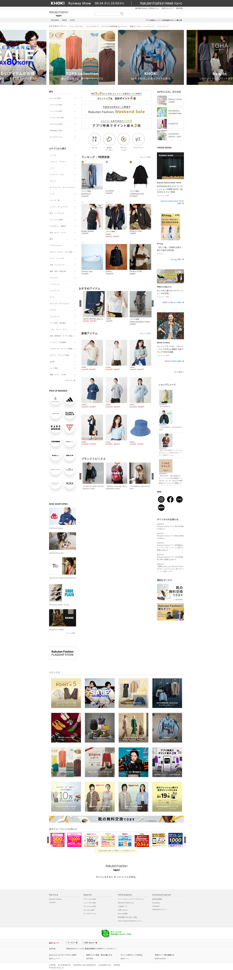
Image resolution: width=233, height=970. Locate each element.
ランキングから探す (57, 118)
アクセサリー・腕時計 (58, 226)
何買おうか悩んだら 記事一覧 (173, 302)
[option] (82, 57)
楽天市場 (179, 8)
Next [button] (183, 57)
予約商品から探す (56, 130)
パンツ (52, 168)
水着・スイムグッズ (57, 265)
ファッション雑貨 (56, 220)
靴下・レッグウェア (57, 213)
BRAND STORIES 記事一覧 (174, 361)
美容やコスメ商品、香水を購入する (99, 955)
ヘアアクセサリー (56, 245)
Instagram (156, 906)
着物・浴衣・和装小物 (58, 271)
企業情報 (52, 965)
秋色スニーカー (135, 26)
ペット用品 (54, 368)
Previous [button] (49, 57)
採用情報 (116, 965)
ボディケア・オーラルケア (59, 304)
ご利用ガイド (123, 906)
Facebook (156, 903)
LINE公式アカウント (159, 909)
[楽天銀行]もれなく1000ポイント (147, 8)
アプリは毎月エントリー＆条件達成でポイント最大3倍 (163, 20)
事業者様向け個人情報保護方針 (84, 965)
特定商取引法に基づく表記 (127, 917)
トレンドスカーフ (92, 26)
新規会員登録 (157, 899)
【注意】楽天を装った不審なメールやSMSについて (116, 851)
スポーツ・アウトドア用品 (59, 355)
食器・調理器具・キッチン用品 (61, 336)
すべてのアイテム (56, 137)
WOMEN (55, 20)
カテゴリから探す (56, 124)
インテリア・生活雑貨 (58, 342)
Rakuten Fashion (70, 14)
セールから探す (55, 98)
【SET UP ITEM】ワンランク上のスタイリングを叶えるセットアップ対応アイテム (170, 452)
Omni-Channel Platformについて (130, 921)
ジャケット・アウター (58, 162)
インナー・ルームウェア (59, 207)
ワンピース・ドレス (57, 174)
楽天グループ (167, 8)
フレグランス (54, 316)
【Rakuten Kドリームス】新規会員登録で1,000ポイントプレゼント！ (91, 949)
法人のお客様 (123, 914)
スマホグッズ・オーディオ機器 (61, 349)
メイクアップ (54, 291)
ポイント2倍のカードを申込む (132, 955)
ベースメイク (54, 284)
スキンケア (54, 278)
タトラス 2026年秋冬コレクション (114, 26)
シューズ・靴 (54, 200)
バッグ (52, 194)
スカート (53, 181)
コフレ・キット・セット (59, 329)
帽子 (51, 239)
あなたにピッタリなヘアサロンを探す (63, 955)
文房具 (52, 362)
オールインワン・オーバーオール (62, 187)
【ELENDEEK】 (164, 406)
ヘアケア (53, 310)
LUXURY (52, 902)
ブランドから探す (56, 105)
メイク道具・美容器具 (58, 323)
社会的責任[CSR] (104, 965)
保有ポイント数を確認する (164, 955)
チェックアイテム (76, 26)
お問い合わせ (123, 910)
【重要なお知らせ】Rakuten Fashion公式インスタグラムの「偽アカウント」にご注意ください (170, 568)
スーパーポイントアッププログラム (131, 899)
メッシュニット (162, 26)
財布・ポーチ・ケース (58, 233)
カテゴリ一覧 (70, 380)
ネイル (52, 297)
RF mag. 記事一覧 (177, 259)
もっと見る (71, 633)
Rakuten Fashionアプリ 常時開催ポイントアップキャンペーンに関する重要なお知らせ (170, 547)
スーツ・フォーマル (57, 258)
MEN (64, 20)
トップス (53, 155)
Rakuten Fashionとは (126, 903)
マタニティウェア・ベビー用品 (61, 252)
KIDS (72, 20)
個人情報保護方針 (64, 965)
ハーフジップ (149, 26)
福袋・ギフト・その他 (58, 375)
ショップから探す (56, 111)
